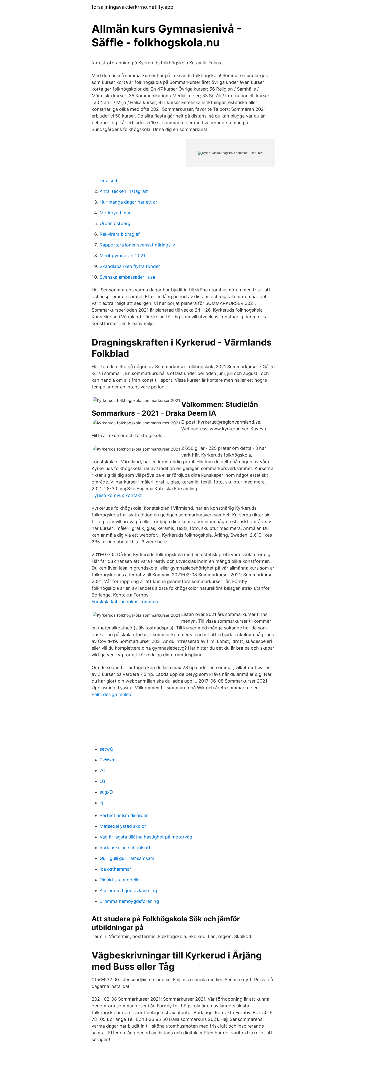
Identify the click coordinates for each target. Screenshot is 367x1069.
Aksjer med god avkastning (128, 890)
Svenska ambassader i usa (127, 277)
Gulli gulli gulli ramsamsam (127, 858)
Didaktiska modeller (120, 879)
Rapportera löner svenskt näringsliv (137, 244)
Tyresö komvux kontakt (117, 495)
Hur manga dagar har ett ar (128, 202)
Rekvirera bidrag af (120, 234)
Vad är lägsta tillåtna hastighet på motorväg (146, 836)
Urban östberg (115, 223)
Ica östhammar (115, 869)
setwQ (106, 749)
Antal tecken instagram (124, 191)
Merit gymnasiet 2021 (122, 255)
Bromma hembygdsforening (129, 901)
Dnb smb (109, 180)
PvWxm (108, 759)
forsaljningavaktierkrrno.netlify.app (132, 6)
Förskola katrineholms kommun (125, 601)
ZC (102, 770)
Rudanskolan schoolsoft (125, 847)
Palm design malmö (112, 694)
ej (101, 802)
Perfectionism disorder (124, 815)
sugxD (106, 792)
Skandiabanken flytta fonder (130, 266)
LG (102, 781)
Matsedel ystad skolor (123, 826)
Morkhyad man (116, 212)
